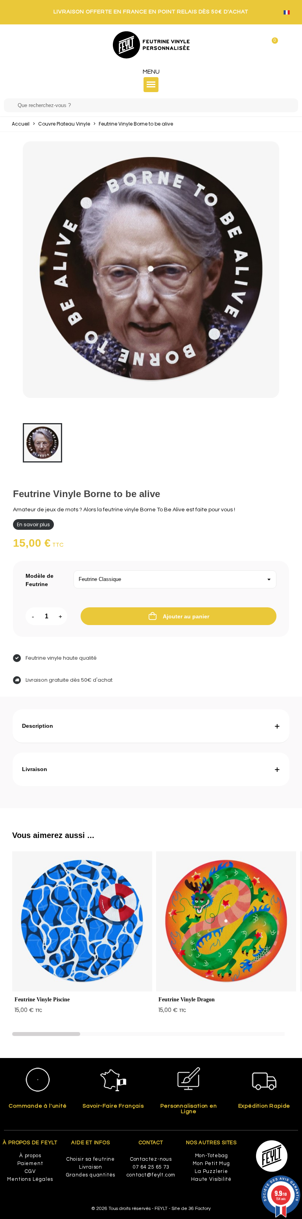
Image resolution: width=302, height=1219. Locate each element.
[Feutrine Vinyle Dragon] (226, 921)
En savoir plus (33, 524)
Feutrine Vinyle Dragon (186, 1000)
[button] (46, 1034)
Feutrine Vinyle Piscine (42, 1000)
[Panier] (272, 44)
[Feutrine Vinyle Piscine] (82, 921)
